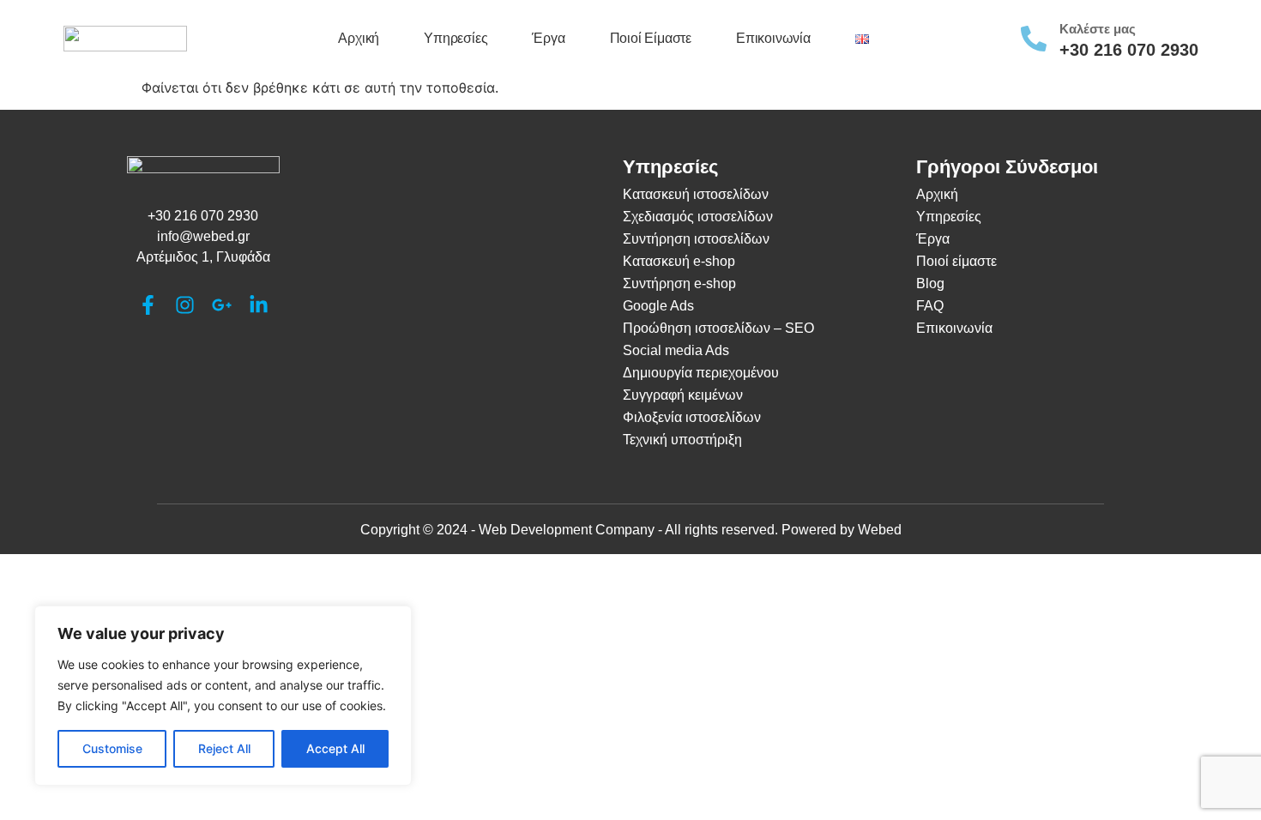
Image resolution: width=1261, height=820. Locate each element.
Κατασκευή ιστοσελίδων (696, 194)
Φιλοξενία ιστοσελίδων (692, 417)
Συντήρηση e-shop (679, 283)
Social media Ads (676, 350)
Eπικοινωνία (954, 328)
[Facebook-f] (148, 305)
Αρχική (358, 38)
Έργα (548, 38)
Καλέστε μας (1097, 28)
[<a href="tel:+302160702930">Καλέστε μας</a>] (1034, 38)
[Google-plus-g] (222, 305)
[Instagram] (185, 305)
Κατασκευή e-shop (679, 261)
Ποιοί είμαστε (650, 38)
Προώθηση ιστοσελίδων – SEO (718, 328)
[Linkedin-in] (258, 305)
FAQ (930, 305)
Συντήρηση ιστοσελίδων (696, 239)
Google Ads (658, 305)
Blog (930, 283)
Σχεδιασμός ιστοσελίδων (698, 216)
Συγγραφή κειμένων (683, 395)
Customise (112, 748)
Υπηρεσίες (455, 38)
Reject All (224, 748)
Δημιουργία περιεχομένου (701, 372)
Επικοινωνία (773, 38)
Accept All (335, 748)
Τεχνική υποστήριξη (682, 439)
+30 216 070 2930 (1128, 49)
